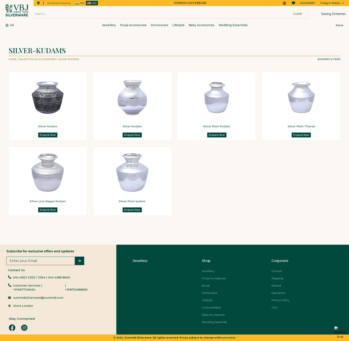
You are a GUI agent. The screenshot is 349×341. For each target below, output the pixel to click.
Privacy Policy (280, 300)
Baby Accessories (201, 25)
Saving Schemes (333, 14)
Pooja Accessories (133, 25)
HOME (13, 59)
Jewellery (109, 25)
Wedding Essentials (233, 25)
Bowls (206, 285)
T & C (274, 307)
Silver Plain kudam (132, 201)
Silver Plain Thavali (301, 126)
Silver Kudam (47, 126)
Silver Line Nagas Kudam (48, 201)
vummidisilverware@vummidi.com (38, 298)
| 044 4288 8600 (58, 277)
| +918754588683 (76, 287)
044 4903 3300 (24, 277)
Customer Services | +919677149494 (27, 287)
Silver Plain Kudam (216, 126)
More (339, 25)
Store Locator (23, 306)
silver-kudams (69, 59)
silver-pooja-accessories (38, 59)
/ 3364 (40, 277)
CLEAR (297, 14)
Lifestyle (178, 25)
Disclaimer (278, 292)
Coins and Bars (211, 307)
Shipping (277, 278)
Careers (276, 271)
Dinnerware (159, 25)
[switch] (86, 3)
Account (307, 3)
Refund (276, 285)
